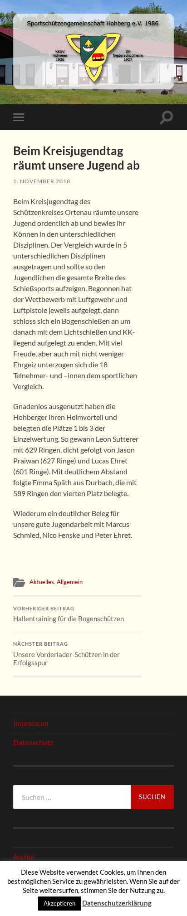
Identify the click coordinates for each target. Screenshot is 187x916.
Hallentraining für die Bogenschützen (68, 614)
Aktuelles (42, 581)
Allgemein (70, 581)
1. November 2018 (41, 181)
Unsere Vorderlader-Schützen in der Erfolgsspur (66, 654)
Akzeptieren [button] (59, 903)
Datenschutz (33, 742)
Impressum (30, 723)
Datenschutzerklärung (117, 903)
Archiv (23, 856)
